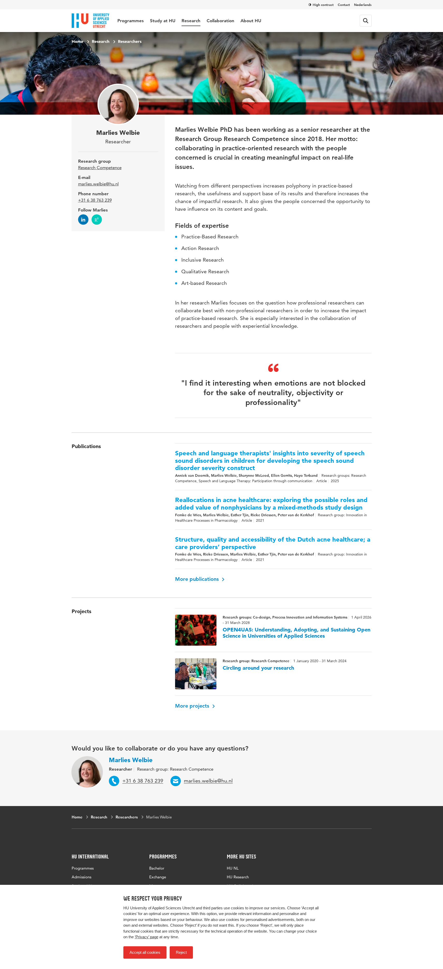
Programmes (130, 20)
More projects (193, 706)
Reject (181, 952)
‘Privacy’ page (146, 937)
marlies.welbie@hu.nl (98, 183)
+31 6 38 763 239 (95, 200)
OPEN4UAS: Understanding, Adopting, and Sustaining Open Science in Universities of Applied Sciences (296, 633)
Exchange (157, 876)
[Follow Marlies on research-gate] (97, 219)
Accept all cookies (145, 952)
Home (77, 41)
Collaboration (220, 20)
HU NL (233, 868)
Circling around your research (258, 668)
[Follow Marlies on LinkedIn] (83, 219)
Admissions (81, 876)
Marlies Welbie (131, 760)
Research (191, 20)
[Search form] (366, 21)
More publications (197, 579)
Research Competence (100, 167)
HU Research (238, 876)
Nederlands (363, 5)
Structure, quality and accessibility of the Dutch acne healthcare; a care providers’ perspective (272, 543)
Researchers (129, 41)
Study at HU (162, 20)
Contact (344, 5)
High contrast (323, 5)
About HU (251, 20)
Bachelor (156, 868)
